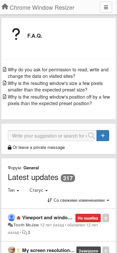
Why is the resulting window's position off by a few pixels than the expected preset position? (59, 99)
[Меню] (106, 7)
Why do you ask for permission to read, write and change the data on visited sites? (58, 72)
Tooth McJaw (26, 225)
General (31, 167)
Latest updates (33, 176)
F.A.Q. (34, 35)
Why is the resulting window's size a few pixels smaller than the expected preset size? (55, 86)
